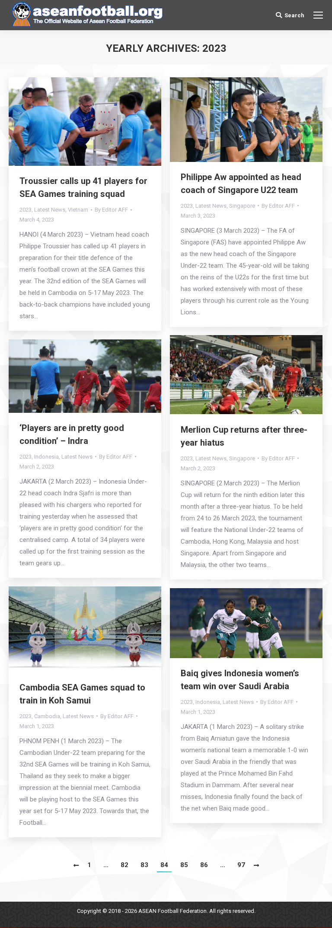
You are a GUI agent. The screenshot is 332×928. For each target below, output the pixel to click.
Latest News (49, 209)
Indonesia (46, 456)
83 (144, 865)
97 (241, 865)
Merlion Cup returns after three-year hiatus (244, 436)
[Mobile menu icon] (318, 15)
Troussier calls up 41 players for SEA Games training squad (83, 187)
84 (164, 865)
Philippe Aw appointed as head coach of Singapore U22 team (241, 183)
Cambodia (47, 716)
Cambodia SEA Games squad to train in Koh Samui (82, 694)
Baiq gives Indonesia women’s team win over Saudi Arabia (240, 679)
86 (204, 865)
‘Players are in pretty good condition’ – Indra (71, 434)
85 (184, 865)
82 (124, 865)
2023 (25, 209)
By (111, 209)
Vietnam (78, 209)
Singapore (242, 206)
